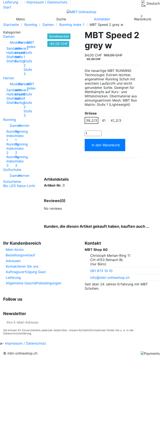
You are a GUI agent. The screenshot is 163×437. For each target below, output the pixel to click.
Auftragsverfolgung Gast (26, 272)
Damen (11, 125)
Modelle (11, 42)
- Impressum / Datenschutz (46, 2)
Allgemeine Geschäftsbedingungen (33, 283)
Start (7, 7)
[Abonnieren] (156, 322)
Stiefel (11, 61)
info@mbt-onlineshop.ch (109, 277)
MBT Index (28, 44)
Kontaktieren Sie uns (22, 266)
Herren (20, 125)
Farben (20, 42)
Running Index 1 (21, 135)
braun (19, 52)
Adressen (13, 261)
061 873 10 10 (101, 271)
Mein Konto (15, 249)
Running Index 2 (21, 148)
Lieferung (11, 2)
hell (18, 57)
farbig (20, 61)
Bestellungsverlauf (20, 255)
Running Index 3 (21, 161)
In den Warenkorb (106, 145)
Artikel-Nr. (53, 185)
